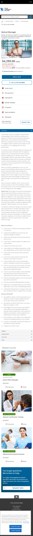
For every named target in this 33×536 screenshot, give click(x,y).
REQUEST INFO (26, 122)
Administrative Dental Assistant (13, 454)
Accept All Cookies (15, 526)
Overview (4, 130)
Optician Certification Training (13, 417)
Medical (17, 21)
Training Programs (9, 21)
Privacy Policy (26, 522)
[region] (15, 523)
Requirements (5, 334)
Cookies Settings (15, 530)
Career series (9, 88)
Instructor (4, 337)
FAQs (3, 340)
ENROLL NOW (17, 77)
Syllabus (4, 331)
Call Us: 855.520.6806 (7, 24)
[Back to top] (16, 502)
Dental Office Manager (10, 380)
